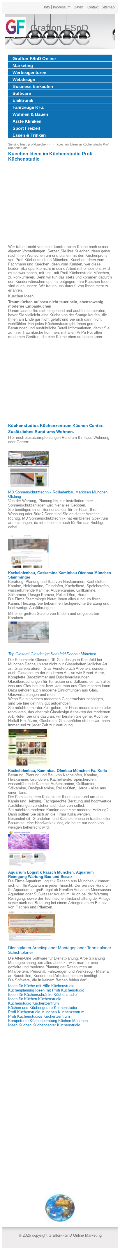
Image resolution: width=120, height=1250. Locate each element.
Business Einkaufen (33, 86)
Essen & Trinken (29, 135)
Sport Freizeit (26, 128)
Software (22, 93)
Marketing (23, 65)
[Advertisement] (60, 204)
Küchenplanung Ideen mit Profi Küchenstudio (46, 990)
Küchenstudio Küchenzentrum (33, 1003)
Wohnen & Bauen (30, 114)
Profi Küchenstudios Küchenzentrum (39, 1016)
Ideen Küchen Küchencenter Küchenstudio (44, 1025)
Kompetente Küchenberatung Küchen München (48, 1021)
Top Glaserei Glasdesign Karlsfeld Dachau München (52, 654)
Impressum (61, 7)
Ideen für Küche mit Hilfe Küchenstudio (41, 986)
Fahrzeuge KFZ (28, 107)
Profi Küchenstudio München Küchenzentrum (46, 1012)
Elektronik (23, 100)
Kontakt (92, 7)
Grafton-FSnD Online (34, 58)
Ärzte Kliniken (27, 121)
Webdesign (24, 79)
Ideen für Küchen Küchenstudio (34, 999)
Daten (78, 7)
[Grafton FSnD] (15, 28)
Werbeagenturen (29, 72)
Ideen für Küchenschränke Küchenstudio (42, 994)
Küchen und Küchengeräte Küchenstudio (42, 1007)
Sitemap (108, 7)
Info (47, 7)
